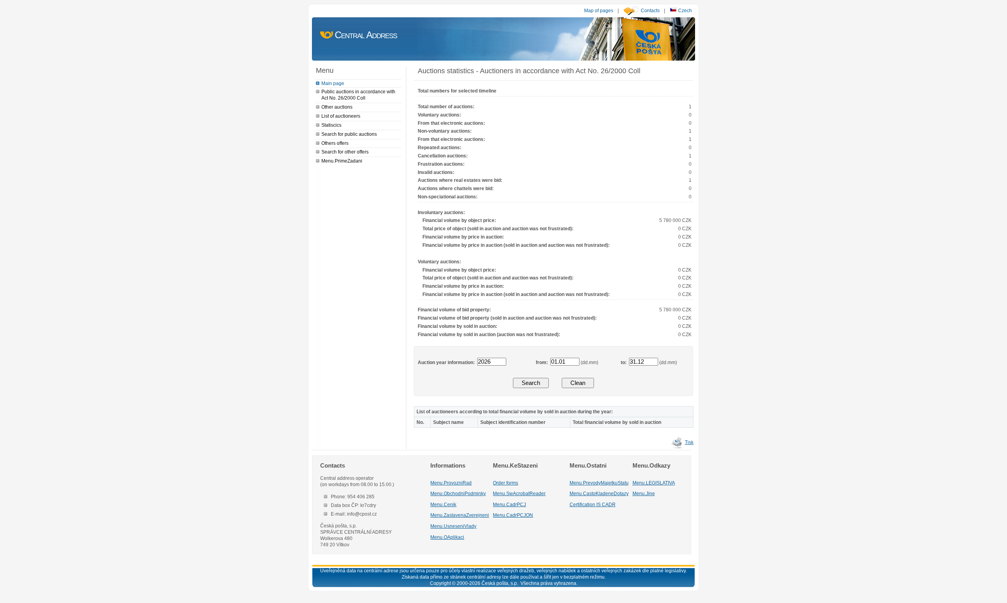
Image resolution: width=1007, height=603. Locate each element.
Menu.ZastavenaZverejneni (459, 515)
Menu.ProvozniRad (451, 482)
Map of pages (598, 10)
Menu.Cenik (443, 504)
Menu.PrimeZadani (341, 160)
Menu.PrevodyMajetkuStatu (599, 482)
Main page (332, 83)
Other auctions (336, 106)
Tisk (689, 442)
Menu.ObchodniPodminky (458, 493)
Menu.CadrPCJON (513, 515)
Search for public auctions (349, 134)
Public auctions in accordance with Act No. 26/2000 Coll (358, 94)
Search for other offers (345, 151)
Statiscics (331, 125)
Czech (684, 10)
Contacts (650, 10)
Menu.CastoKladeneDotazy (599, 493)
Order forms (505, 482)
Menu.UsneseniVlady (453, 526)
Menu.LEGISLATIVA (654, 482)
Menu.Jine (644, 493)
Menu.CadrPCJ (509, 504)
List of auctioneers (340, 115)
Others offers (335, 143)
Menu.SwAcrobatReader (519, 493)
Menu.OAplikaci (447, 537)
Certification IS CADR (593, 504)
